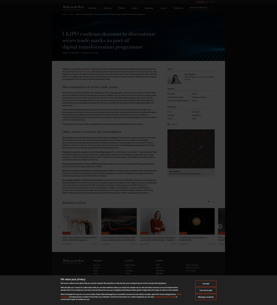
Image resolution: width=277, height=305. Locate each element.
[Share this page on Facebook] (173, 124)
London (128, 268)
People (122, 8)
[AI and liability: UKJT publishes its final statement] (197, 221)
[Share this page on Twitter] (171, 124)
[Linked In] (207, 1)
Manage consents (206, 296)
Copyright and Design (175, 97)
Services (92, 8)
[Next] (219, 226)
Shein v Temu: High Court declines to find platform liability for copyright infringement (79, 240)
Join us (163, 8)
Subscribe (200, 2)
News (169, 111)
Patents (194, 100)
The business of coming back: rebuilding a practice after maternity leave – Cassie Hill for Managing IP (157, 240)
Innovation (171, 93)
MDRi (158, 265)
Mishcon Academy (192, 265)
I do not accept (205, 290)
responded (86, 71)
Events (169, 118)
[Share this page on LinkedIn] (168, 124)
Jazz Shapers (190, 270)
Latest (134, 8)
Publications (196, 115)
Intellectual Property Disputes (178, 100)
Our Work (195, 111)
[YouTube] (213, 1)
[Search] (213, 8)
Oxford (128, 273)
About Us (96, 265)
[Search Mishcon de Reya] (202, 8)
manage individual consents (165, 296)
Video (194, 118)
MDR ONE (159, 273)
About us (107, 8)
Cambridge (129, 270)
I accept (205, 283)
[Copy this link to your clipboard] (176, 124)
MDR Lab (159, 268)
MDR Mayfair (160, 270)
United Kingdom (130, 265)
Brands (194, 93)
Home (64, 14)
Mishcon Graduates (193, 268)
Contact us (178, 8)
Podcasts (170, 115)
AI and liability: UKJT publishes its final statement (193, 238)
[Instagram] (210, 1)
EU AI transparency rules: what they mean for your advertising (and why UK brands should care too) (118, 240)
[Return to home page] (73, 8)
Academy (149, 8)
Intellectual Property (199, 97)
